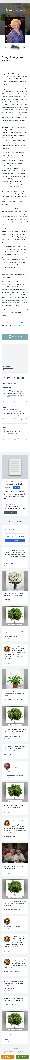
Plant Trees (21, 400)
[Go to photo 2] (15, 862)
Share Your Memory (10, 512)
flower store (20, 325)
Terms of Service (19, 1052)
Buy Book (16, 487)
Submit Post (15, 540)
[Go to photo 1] (14, 862)
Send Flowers (21, 438)
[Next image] (26, 853)
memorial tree (21, 323)
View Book (8, 487)
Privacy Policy (11, 1052)
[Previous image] (3, 853)
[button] (15, 581)
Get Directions (9, 400)
